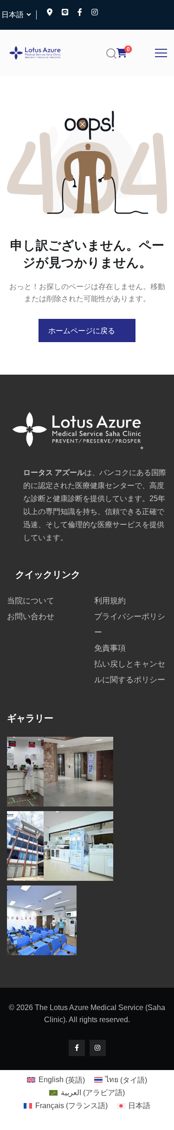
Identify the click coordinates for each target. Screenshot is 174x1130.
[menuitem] (55, 1080)
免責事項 (110, 648)
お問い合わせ (30, 616)
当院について (30, 600)
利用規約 (110, 600)
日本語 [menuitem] (139, 1106)
